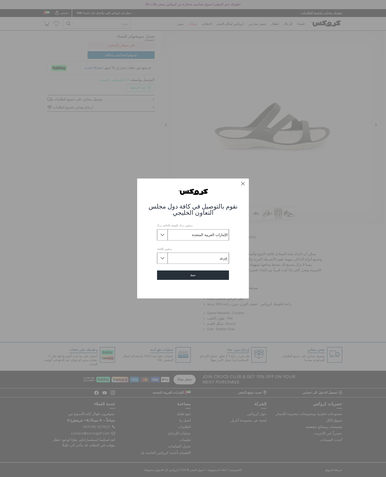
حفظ (193, 275)
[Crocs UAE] (193, 192)
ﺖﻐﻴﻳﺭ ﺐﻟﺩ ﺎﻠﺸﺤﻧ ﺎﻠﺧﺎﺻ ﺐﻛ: (175, 225)
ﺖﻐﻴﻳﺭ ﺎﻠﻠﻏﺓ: (164, 249)
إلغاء (193, 288)
